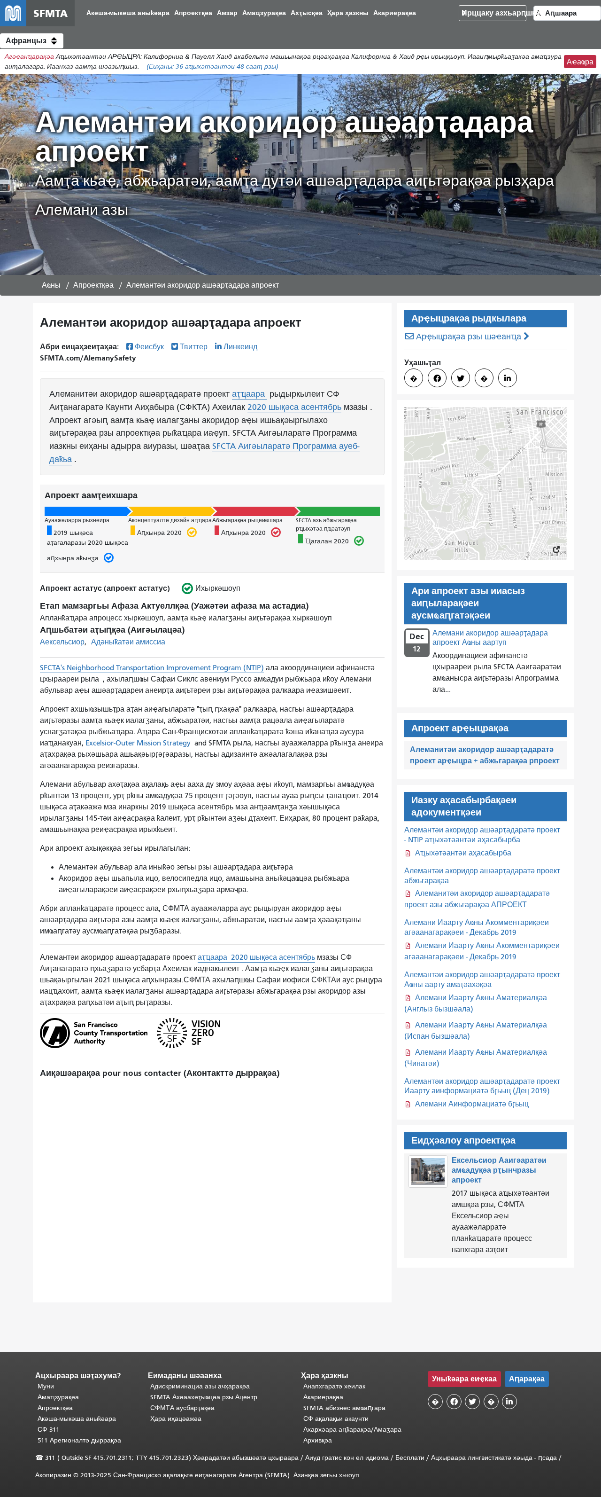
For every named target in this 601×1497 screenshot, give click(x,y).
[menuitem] (128, 13)
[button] (31, 40)
